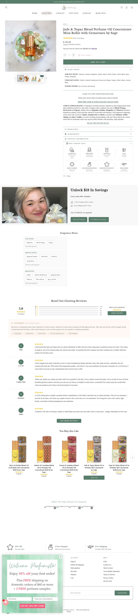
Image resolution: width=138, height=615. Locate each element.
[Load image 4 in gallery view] (41, 78)
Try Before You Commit (98, 219)
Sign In (73, 561)
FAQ (105, 561)
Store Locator (108, 568)
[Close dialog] (60, 556)
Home (65, 24)
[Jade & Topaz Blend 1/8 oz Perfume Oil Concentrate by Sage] (94, 450)
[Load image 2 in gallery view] (27, 78)
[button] (6, 7)
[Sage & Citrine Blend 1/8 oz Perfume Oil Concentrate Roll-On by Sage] (119, 450)
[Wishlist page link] (122, 7)
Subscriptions (75, 568)
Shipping (65, 44)
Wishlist (73, 574)
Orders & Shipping (77, 565)
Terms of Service (109, 574)
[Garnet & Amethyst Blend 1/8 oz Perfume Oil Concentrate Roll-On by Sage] (69, 450)
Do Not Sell (107, 581)
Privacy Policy (108, 578)
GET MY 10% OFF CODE (32, 606)
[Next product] (133, 458)
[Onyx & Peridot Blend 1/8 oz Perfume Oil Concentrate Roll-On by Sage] (18, 450)
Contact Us (107, 565)
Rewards (74, 571)
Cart (72, 578)
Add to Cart (94, 477)
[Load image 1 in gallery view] (21, 78)
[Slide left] (6, 2)
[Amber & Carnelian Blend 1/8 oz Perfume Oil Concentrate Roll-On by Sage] (44, 450)
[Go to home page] (69, 7)
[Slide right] (131, 2)
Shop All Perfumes (79, 219)
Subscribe (122, 593)
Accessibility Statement (111, 571)
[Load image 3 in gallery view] (34, 78)
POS (77, 610)
